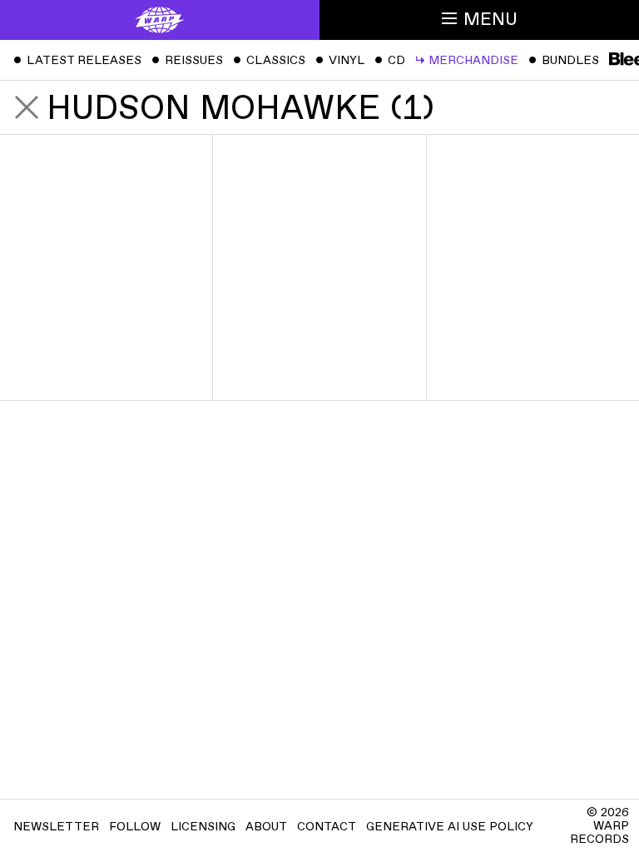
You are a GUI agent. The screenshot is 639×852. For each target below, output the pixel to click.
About (266, 827)
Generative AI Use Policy (449, 827)
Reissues (187, 60)
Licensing (203, 827)
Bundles (563, 60)
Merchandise (466, 60)
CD (389, 60)
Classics (269, 60)
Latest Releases (77, 60)
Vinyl (339, 60)
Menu (490, 19)
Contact (326, 827)
